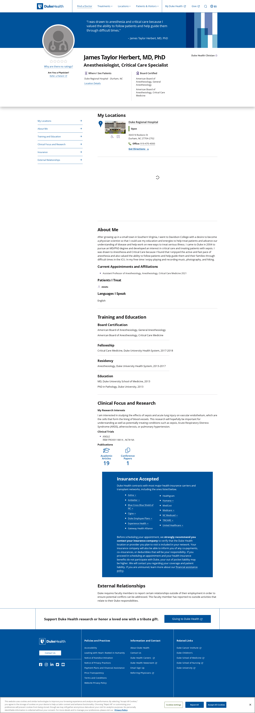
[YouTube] (64, 665)
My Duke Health (174, 6)
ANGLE (106, 436)
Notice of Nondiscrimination (98, 657)
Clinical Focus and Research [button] (52, 144)
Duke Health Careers (141, 657)
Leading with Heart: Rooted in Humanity (104, 652)
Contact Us (50, 653)
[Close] (250, 704)
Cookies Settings (173, 704)
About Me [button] (43, 128)
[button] (214, 6)
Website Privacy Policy (95, 682)
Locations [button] (123, 6)
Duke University (184, 667)
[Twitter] (58, 665)
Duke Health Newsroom (142, 662)
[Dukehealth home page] (54, 6)
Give (194, 6)
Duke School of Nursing (188, 662)
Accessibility (90, 647)
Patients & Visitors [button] (146, 6)
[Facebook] (41, 665)
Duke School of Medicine (189, 657)
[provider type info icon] (216, 55)
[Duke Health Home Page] (53, 641)
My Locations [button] (44, 120)
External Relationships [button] (49, 159)
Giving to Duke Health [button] (185, 619)
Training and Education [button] (49, 136)
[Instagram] (47, 665)
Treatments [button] (104, 6)
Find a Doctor (84, 6)
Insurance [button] (43, 152)
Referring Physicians (140, 672)
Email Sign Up (137, 667)
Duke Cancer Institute (187, 647)
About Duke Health (139, 647)
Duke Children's (185, 652)
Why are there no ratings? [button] (58, 66)
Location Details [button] (92, 83)
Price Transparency (94, 672)
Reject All (194, 704)
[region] (127, 705)
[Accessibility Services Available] (112, 137)
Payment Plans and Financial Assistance (104, 667)
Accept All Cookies (216, 704)
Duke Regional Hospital (143, 122)
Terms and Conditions (95, 677)
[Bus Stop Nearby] (118, 137)
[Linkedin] (52, 665)
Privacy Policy (121, 710)
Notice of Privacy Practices (97, 662)
